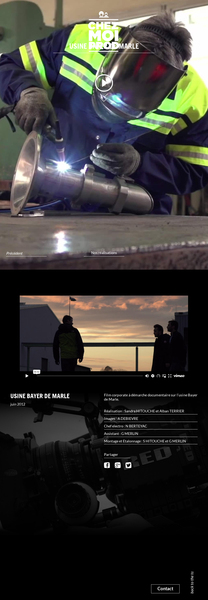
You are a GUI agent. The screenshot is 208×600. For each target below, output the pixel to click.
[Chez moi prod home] (104, 31)
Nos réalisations (104, 252)
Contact (165, 589)
